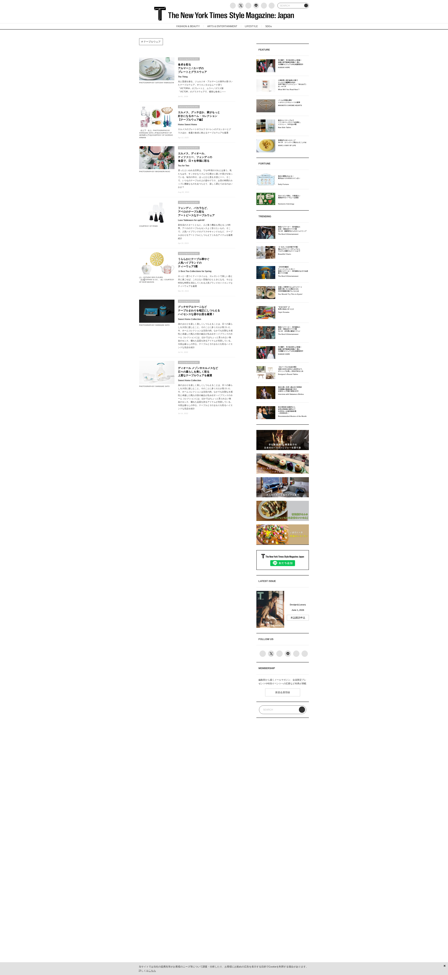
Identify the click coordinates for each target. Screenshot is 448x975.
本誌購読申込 (297, 617)
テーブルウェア (152, 41)
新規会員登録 (282, 692)
